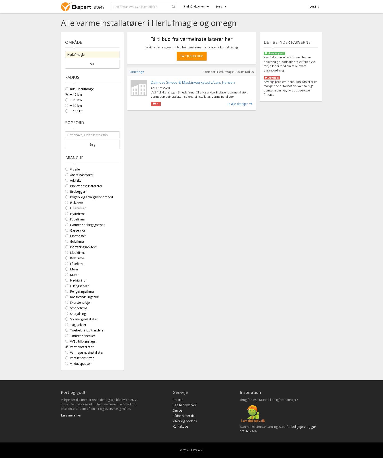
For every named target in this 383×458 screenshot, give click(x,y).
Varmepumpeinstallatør (87, 352)
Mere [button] (219, 6)
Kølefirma (77, 258)
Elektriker (76, 202)
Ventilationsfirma (82, 358)
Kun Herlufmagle (82, 89)
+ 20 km (76, 100)
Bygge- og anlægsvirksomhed (91, 197)
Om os (177, 410)
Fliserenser (78, 208)
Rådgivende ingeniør (84, 297)
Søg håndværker (184, 405)
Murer (74, 275)
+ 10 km (76, 94)
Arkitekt (75, 180)
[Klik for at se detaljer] (139, 88)
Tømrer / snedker (82, 336)
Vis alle (75, 169)
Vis (92, 64)
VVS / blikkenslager (83, 341)
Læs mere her (71, 415)
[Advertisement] (191, 146)
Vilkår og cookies (185, 421)
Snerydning (78, 313)
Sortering (136, 72)
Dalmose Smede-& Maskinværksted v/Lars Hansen (193, 82)
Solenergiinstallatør (84, 319)
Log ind (314, 6)
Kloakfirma (78, 252)
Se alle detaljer (238, 104)
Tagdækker (78, 325)
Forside (178, 400)
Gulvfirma (77, 241)
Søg (92, 144)
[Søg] (173, 6)
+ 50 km (76, 105)
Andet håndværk (82, 175)
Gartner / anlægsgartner (87, 225)
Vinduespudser (80, 363)
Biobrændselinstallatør (86, 186)
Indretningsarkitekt (83, 247)
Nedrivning (77, 280)
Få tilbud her (191, 56)
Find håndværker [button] (194, 6)
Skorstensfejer (80, 302)
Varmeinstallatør (82, 347)
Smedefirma (79, 308)
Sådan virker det (184, 416)
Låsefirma (77, 264)
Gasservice (78, 230)
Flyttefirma (78, 214)
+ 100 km (77, 111)
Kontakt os (180, 426)
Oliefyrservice (79, 286)
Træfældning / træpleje (86, 330)
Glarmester (78, 236)
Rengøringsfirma (82, 291)
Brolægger (77, 191)
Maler (74, 269)
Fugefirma (77, 219)
